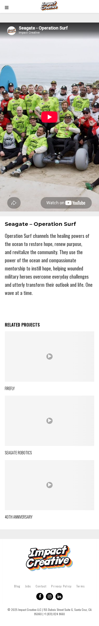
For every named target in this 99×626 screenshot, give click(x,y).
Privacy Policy (61, 586)
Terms (80, 586)
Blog (17, 586)
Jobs (28, 586)
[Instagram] (49, 596)
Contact (41, 586)
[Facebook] (39, 596)
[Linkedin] (59, 596)
